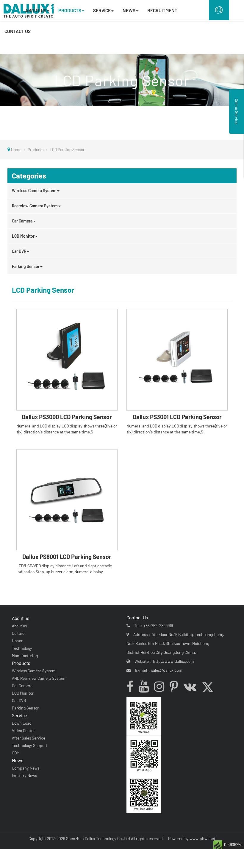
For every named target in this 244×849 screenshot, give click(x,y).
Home (16, 149)
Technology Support (29, 745)
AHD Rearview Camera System (38, 678)
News (17, 760)
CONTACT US (17, 31)
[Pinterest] (176, 687)
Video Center (23, 730)
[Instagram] (161, 687)
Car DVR (19, 251)
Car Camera (22, 220)
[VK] (192, 687)
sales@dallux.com (166, 670)
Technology (22, 648)
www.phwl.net (202, 838)
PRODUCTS (69, 10)
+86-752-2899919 (158, 625)
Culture (18, 633)
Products (35, 149)
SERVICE (102, 10)
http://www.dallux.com (173, 661)
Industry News (24, 775)
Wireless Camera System (34, 190)
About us (20, 618)
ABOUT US (35, 10)
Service (19, 715)
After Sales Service (28, 737)
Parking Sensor (26, 266)
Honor (17, 640)
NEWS (129, 10)
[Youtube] (146, 687)
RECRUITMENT (162, 10)
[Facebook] (132, 687)
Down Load (22, 723)
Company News (25, 767)
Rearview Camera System (35, 205)
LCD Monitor (23, 236)
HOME (10, 10)
